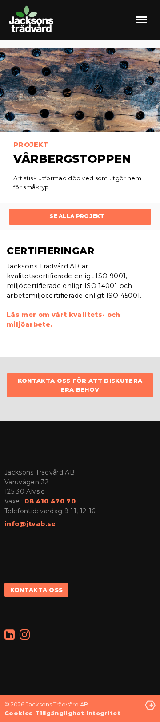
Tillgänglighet (59, 713)
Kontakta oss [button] (36, 590)
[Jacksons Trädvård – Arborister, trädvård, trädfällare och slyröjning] (31, 19)
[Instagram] (25, 635)
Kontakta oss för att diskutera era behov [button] (80, 385)
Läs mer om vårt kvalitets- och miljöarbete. (63, 320)
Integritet (103, 713)
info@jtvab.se (30, 524)
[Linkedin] (9, 635)
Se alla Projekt (76, 216)
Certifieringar (51, 250)
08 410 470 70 (50, 501)
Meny (141, 19)
